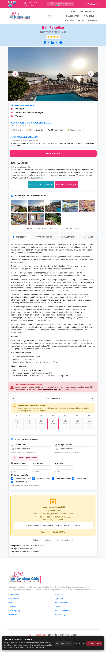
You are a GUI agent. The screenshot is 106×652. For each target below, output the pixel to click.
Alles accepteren (94, 643)
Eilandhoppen (14, 594)
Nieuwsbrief (13, 614)
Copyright (59, 598)
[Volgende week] (92, 398)
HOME (73, 11)
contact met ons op (51, 390)
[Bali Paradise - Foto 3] (53, 206)
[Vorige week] (13, 398)
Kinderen (39, 463)
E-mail (29, 3)
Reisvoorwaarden (62, 602)
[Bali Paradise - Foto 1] (19, 206)
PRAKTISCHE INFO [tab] (44, 237)
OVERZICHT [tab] (20, 237)
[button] (15, 73)
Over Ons (12, 602)
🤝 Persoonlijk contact (35, 130)
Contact (58, 606)
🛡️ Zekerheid (17, 130)
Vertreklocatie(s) (21, 475)
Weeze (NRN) (82, 478)
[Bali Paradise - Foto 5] (87, 206)
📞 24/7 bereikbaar (55, 130)
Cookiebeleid (13, 598)
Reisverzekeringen (63, 610)
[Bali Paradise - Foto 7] (36, 219)
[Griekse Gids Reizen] (19, 16)
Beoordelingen (61, 614)
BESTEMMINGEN (87, 11)
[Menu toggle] (49, 16)
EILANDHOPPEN (72, 16)
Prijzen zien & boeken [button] (41, 184)
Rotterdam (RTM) (23, 482)
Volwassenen (20, 463)
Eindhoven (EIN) (43, 478)
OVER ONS (92, 20)
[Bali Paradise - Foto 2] (36, 206)
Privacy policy (14, 610)
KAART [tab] (90, 237)
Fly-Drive (59, 594)
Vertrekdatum (19, 444)
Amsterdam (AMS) (23, 478)
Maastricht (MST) (63, 478)
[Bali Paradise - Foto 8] (53, 219)
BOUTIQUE (69, 20)
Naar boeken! (53, 153)
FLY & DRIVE (89, 16)
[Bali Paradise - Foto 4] (70, 206)
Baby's (60, 463)
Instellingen (79, 643)
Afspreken (12, 606)
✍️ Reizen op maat (74, 130)
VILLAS (81, 20)
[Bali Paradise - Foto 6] (19, 219)
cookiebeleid (39, 647)
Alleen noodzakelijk (63, 643)
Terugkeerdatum (65, 444)
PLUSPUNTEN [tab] (69, 237)
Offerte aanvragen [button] (66, 184)
